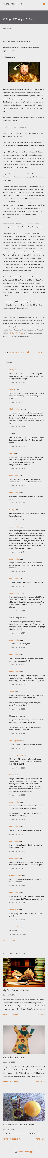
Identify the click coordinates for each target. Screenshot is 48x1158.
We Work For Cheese (16, 333)
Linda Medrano (15, 409)
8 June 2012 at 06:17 (17, 868)
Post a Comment (9, 940)
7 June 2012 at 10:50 (17, 382)
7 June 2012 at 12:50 (17, 446)
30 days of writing (17, 353)
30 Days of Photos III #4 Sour (18, 1124)
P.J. (10, 434)
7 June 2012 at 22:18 (17, 768)
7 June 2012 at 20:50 (17, 684)
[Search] (38, 4)
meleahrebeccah (15, 875)
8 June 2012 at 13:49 (17, 885)
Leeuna (12, 453)
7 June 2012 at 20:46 (17, 647)
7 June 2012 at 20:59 (17, 733)
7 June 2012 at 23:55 (17, 795)
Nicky (11, 370)
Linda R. (12, 389)
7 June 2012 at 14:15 (17, 468)
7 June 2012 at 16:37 (17, 520)
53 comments (15, 1139)
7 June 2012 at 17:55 (17, 611)
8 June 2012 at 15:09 (17, 903)
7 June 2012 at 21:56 (17, 748)
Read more (40, 1014)
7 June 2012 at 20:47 (17, 665)
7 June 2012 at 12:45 (17, 427)
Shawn (11, 691)
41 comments (15, 1081)
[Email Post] (28, 353)
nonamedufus (13, 4)
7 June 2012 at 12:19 (17, 402)
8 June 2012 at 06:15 (17, 819)
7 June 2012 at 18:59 (17, 633)
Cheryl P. (12, 510)
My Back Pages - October (16, 990)
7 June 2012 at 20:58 (17, 709)
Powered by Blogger (25, 1152)
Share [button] (40, 353)
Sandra (12, 775)
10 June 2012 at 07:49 (17, 934)
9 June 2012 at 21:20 (17, 920)
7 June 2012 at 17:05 (17, 571)
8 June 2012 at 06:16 (17, 851)
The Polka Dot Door (13, 1057)
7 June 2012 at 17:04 (17, 552)
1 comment (15, 1014)
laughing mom (14, 740)
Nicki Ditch (13, 909)
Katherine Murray (16, 755)
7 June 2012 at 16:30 (17, 485)
